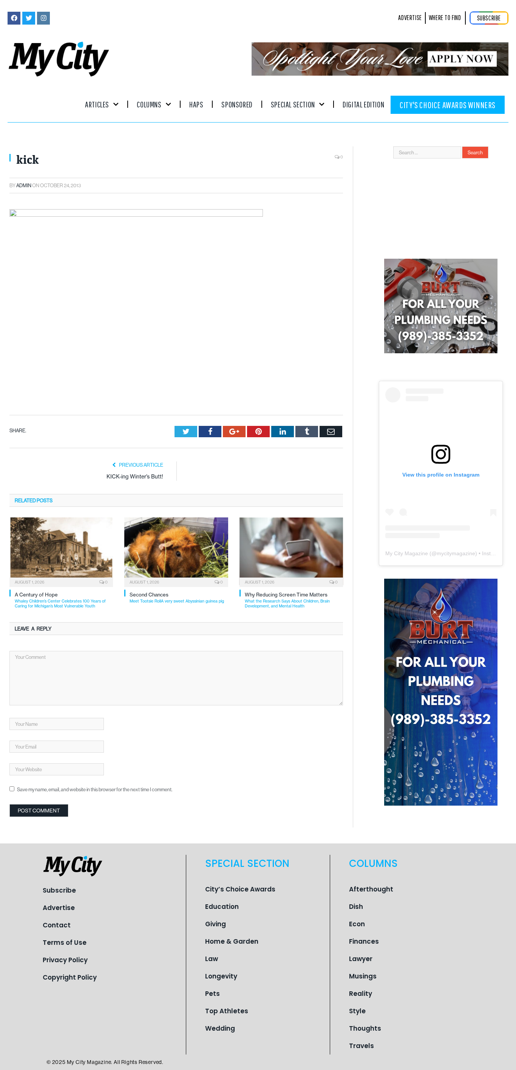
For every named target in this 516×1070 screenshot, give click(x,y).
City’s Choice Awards (240, 889)
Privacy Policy (65, 959)
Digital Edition (363, 104)
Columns (149, 104)
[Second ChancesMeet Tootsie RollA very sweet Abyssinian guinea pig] (176, 551)
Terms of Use (65, 942)
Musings (363, 976)
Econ (357, 924)
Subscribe (59, 890)
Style (357, 1011)
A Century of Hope (60, 600)
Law (211, 958)
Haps (196, 104)
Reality (360, 993)
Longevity (221, 976)
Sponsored (236, 104)
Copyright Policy (70, 977)
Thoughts (365, 1028)
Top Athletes (226, 1011)
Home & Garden (231, 941)
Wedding (220, 1028)
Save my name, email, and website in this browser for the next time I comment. (94, 789)
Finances (364, 941)
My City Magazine (406, 553)
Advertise (59, 907)
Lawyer (360, 958)
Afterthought (371, 889)
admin (23, 185)
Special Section (293, 104)
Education (222, 906)
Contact (57, 925)
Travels (361, 1045)
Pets (212, 993)
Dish (356, 906)
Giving (215, 924)
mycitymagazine (456, 553)
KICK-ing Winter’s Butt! (135, 476)
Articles (97, 104)
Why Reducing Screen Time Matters (287, 600)
